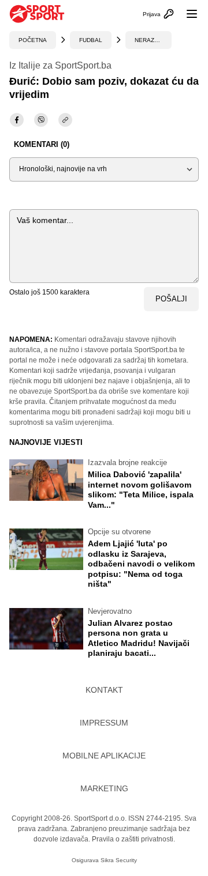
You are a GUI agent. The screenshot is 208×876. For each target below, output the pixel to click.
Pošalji (171, 298)
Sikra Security (119, 860)
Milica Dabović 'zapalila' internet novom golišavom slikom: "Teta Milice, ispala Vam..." (141, 489)
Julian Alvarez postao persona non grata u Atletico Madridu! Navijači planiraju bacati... (139, 638)
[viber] (41, 120)
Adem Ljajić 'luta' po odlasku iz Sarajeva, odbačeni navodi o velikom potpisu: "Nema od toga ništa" (141, 563)
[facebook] (17, 120)
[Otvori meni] (186, 14)
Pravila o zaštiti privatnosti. (133, 839)
